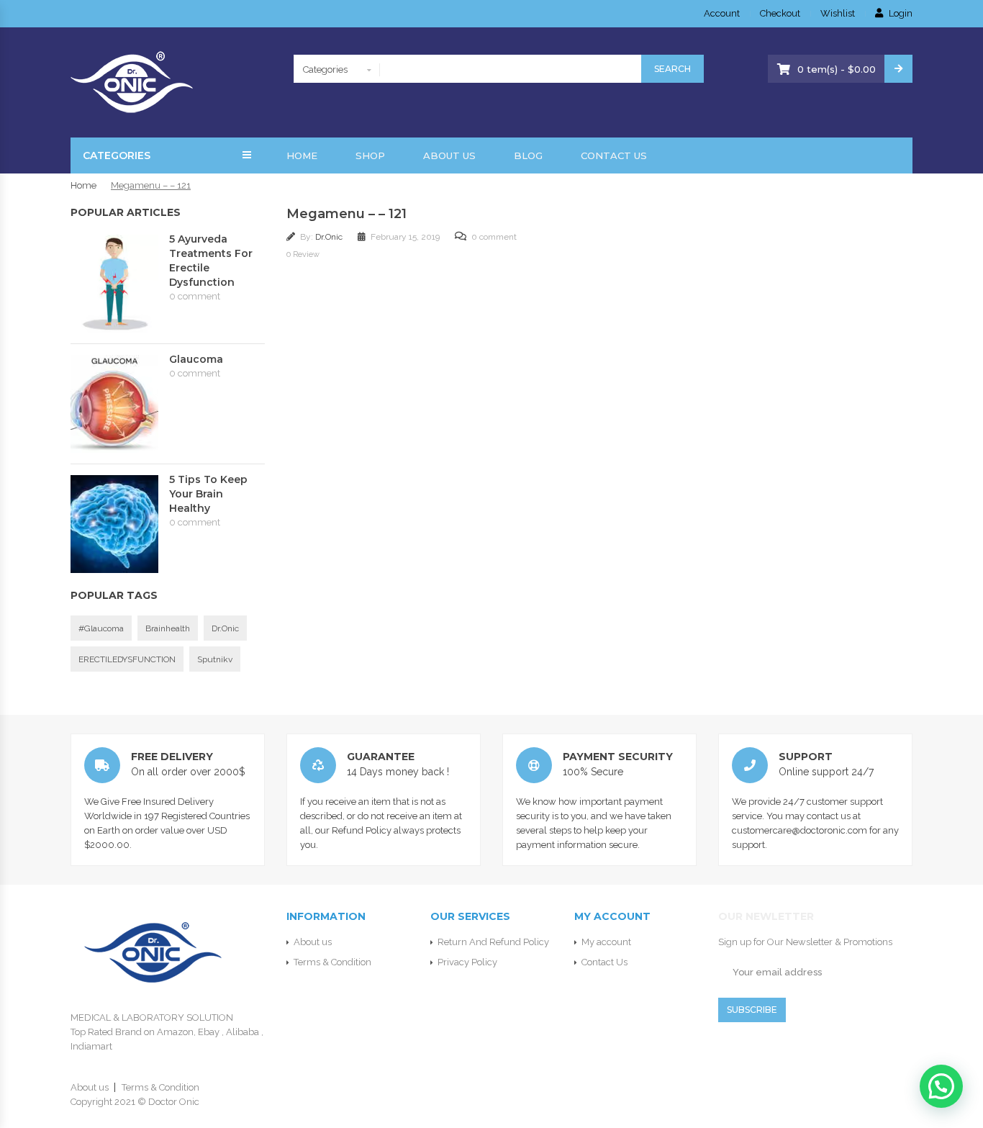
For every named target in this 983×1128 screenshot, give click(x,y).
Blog (528, 155)
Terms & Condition (332, 962)
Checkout (780, 13)
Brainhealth (167, 628)
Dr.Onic (330, 237)
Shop (370, 155)
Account (722, 13)
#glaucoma (101, 628)
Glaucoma (196, 359)
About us (449, 155)
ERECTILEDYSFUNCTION (127, 659)
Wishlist (837, 13)
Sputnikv (214, 659)
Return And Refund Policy (493, 942)
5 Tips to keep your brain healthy (208, 494)
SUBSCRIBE (752, 1009)
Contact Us (614, 155)
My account (606, 942)
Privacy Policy (467, 962)
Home (301, 155)
